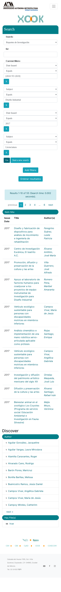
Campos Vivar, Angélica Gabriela (25, 491)
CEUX (37, 546)
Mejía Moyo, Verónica (48, 405)
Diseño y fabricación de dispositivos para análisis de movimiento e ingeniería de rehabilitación (27, 235)
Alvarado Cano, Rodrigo (21, 463)
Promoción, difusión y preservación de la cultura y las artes (25, 266)
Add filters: (30, 170)
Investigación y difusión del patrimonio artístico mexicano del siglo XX (26, 378)
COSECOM (51, 546)
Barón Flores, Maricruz (20, 470)
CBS (16, 546)
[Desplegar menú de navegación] (54, 6)
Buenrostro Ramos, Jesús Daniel (25, 484)
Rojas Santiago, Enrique (49, 334)
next (50, 204)
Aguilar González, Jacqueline (23, 442)
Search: (9, 37)
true (12, 523)
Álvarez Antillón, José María (50, 252)
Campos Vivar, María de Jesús (50, 310)
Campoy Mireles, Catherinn (22, 504)
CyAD (26, 546)
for (7, 49)
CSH (7, 546)
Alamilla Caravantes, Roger (22, 456)
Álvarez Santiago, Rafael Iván (50, 392)
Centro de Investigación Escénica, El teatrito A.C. (27, 252)
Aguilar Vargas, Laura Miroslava (25, 449)
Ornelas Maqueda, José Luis (49, 378)
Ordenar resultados (30, 178)
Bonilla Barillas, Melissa (20, 477)
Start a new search (20, 160)
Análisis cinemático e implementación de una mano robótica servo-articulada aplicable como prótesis (26, 337)
